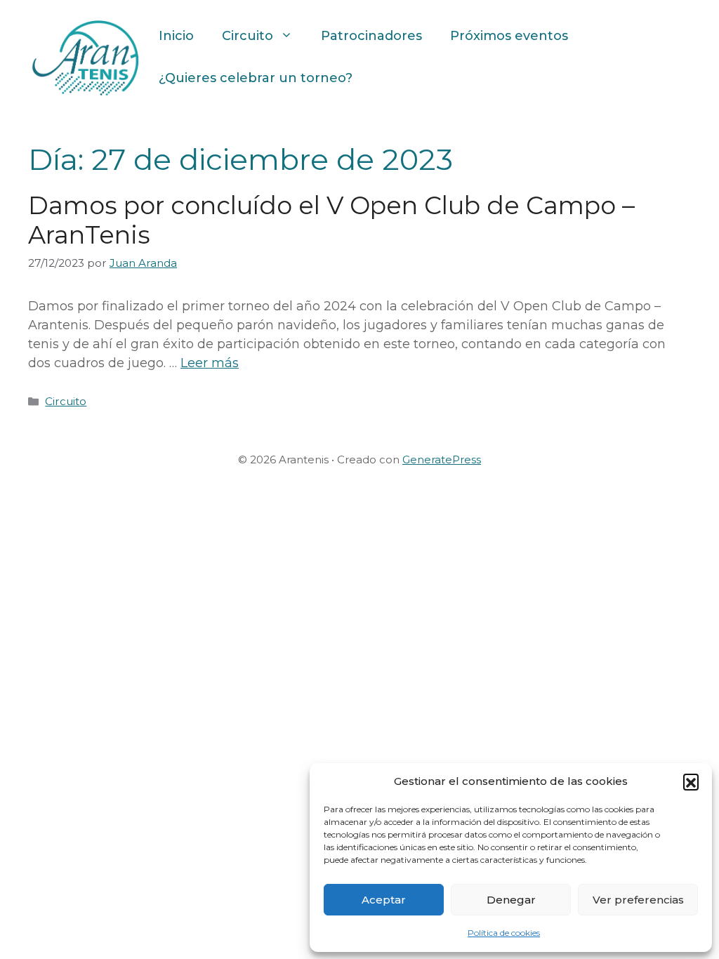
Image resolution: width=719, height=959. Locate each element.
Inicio (176, 36)
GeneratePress (441, 459)
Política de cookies (504, 932)
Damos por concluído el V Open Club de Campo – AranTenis (331, 220)
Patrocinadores (371, 36)
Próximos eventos (509, 36)
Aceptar (384, 899)
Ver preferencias (638, 899)
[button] (691, 781)
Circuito (247, 36)
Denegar (511, 899)
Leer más (209, 363)
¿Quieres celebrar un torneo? (255, 78)
